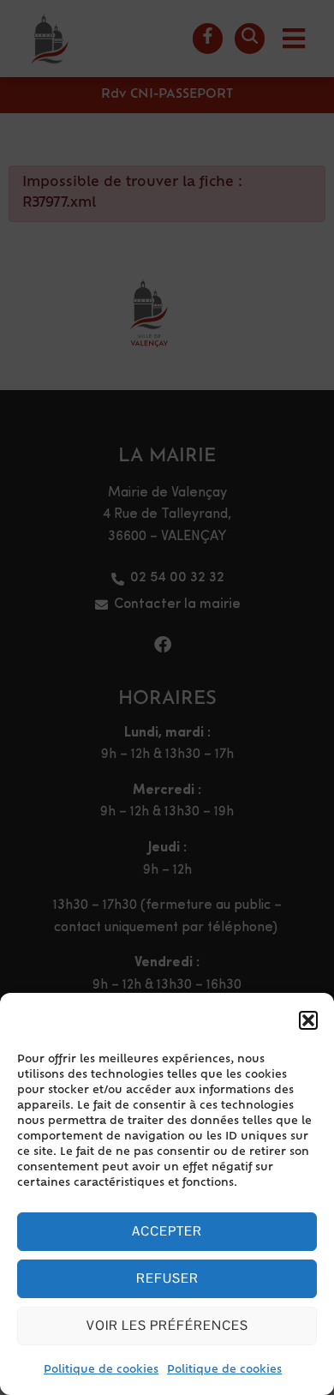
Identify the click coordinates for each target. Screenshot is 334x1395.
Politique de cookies (101, 1370)
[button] (308, 1020)
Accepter (167, 1231)
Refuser (167, 1278)
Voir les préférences (167, 1325)
